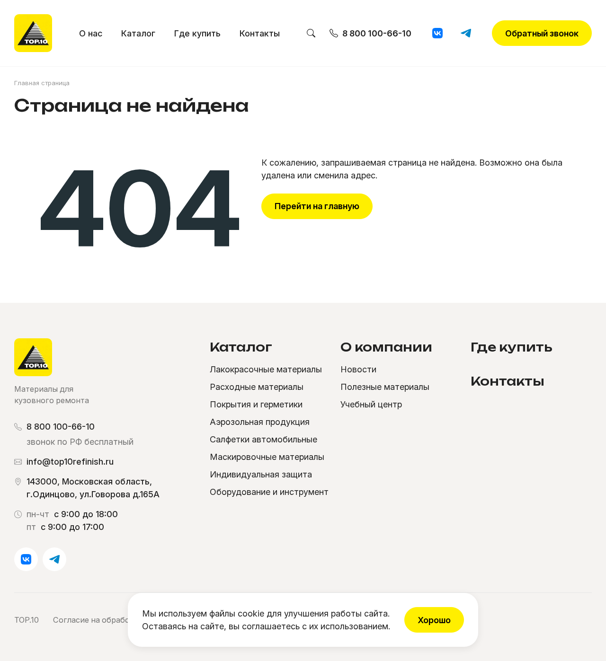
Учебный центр (371, 404)
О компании (386, 347)
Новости (358, 369)
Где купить (197, 33)
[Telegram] (466, 33)
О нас (90, 33)
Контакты (260, 33)
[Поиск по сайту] (311, 33)
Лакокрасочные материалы (266, 369)
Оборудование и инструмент (269, 492)
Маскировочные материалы (267, 457)
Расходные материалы (256, 387)
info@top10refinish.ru (70, 462)
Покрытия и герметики (256, 404)
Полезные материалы (384, 387)
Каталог (138, 33)
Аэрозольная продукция (260, 422)
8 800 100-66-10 (61, 427)
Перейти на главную (317, 206)
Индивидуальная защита (261, 474)
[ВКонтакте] (437, 33)
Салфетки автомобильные (263, 439)
